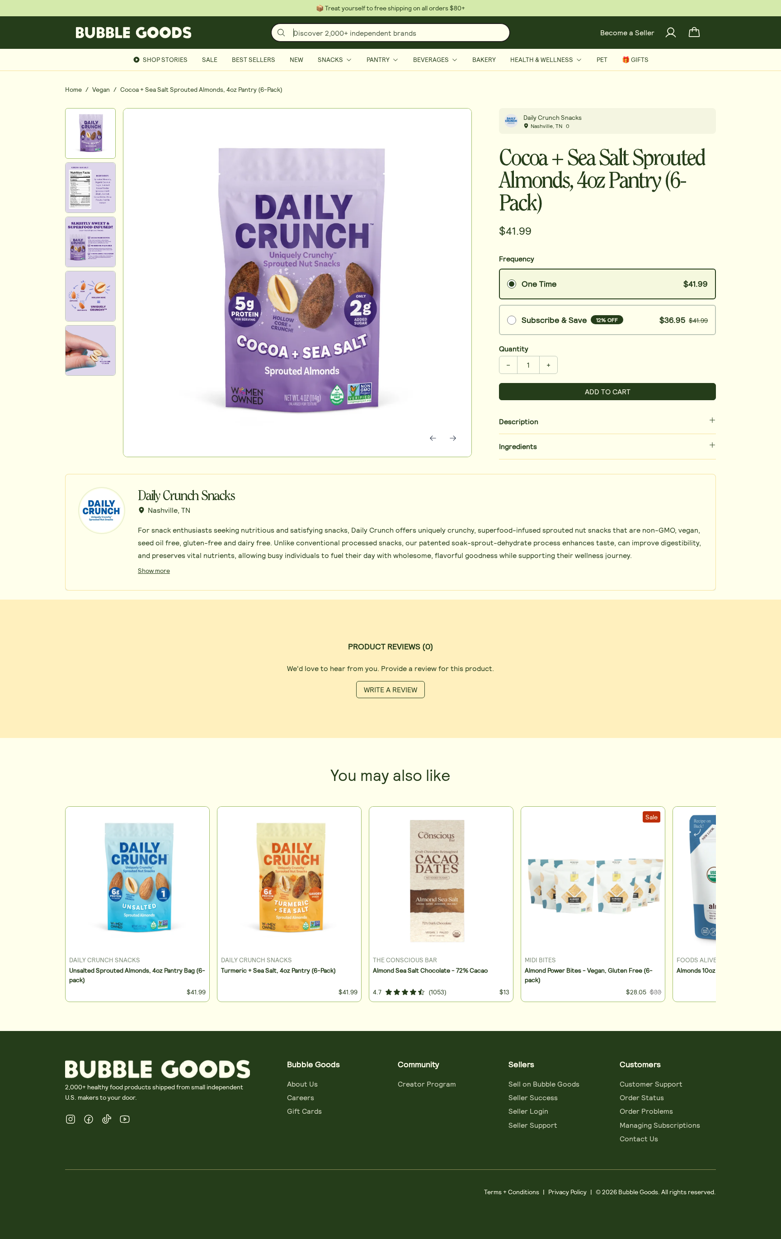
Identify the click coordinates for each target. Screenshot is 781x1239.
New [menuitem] (296, 59)
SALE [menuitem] (209, 59)
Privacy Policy (567, 1192)
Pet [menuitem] (602, 59)
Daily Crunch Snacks (552, 117)
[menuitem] (335, 60)
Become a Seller (627, 32)
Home (73, 89)
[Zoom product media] (452, 127)
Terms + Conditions (511, 1192)
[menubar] (390, 60)
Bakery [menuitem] (484, 59)
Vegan (101, 89)
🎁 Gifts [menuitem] (635, 59)
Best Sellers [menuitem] (253, 59)
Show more (154, 570)
